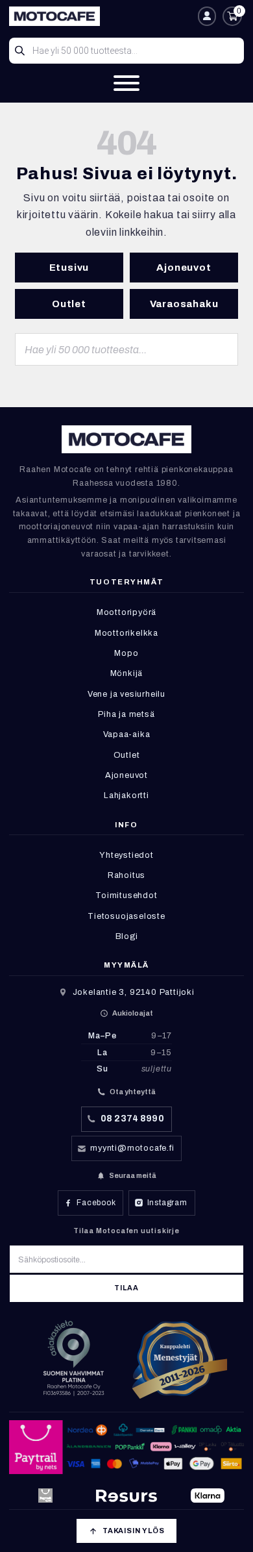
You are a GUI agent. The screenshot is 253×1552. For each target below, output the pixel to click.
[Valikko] (126, 83)
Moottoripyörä (126, 612)
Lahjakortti (126, 795)
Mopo (126, 653)
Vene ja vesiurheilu (126, 694)
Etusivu (69, 267)
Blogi (126, 936)
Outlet (69, 304)
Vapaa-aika (127, 734)
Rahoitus (126, 875)
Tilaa (126, 1288)
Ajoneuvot (183, 267)
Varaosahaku (184, 304)
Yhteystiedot (126, 855)
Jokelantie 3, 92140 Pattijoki (134, 992)
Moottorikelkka (126, 633)
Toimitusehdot (126, 895)
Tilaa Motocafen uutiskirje (126, 1230)
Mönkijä (126, 673)
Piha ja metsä (126, 714)
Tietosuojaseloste (126, 916)
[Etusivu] (100, 16)
